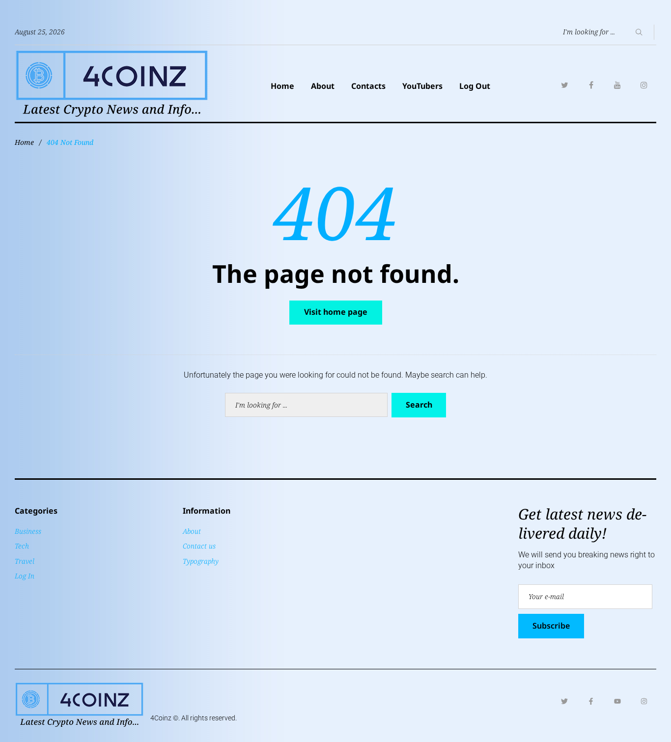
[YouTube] (617, 85)
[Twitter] (564, 85)
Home (282, 86)
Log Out (474, 86)
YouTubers (422, 86)
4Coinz (160, 718)
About (323, 86)
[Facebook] (591, 85)
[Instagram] (644, 85)
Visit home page (335, 311)
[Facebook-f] (591, 701)
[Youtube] (617, 701)
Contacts (368, 86)
